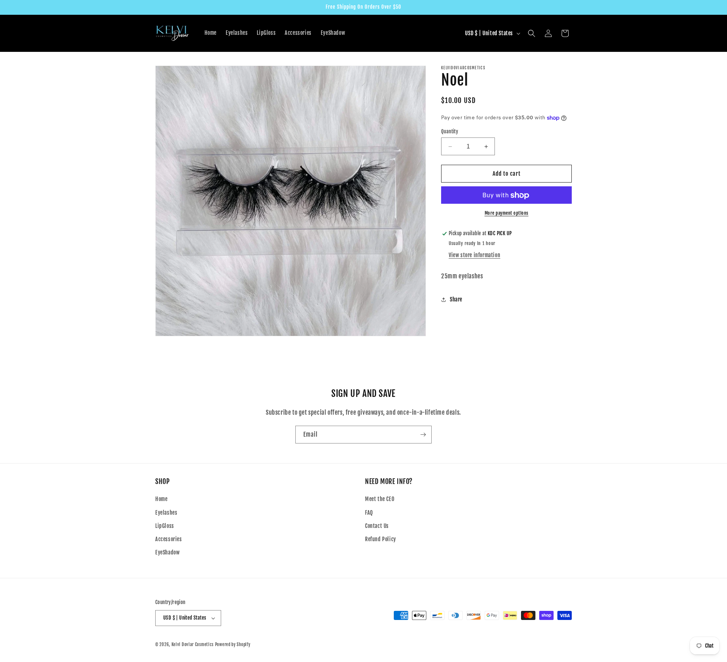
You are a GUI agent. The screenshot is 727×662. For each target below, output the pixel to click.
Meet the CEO (379, 499)
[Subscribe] (423, 434)
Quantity (449, 131)
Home (161, 499)
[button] (531, 33)
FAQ (369, 512)
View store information (474, 255)
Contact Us (377, 526)
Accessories (168, 539)
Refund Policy (380, 539)
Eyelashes (166, 512)
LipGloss (164, 526)
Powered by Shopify (233, 644)
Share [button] (456, 300)
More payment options (507, 213)
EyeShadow (167, 552)
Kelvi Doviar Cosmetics (193, 644)
